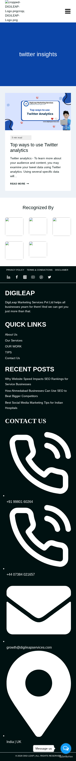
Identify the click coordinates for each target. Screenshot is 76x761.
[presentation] (38, 111)
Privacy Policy (15, 270)
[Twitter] (49, 277)
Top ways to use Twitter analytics (34, 147)
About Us (11, 334)
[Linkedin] (8, 277)
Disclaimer (61, 270)
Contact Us (12, 358)
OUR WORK (13, 346)
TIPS (8, 352)
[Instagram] (24, 277)
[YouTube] (33, 277)
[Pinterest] (41, 277)
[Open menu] (68, 11)
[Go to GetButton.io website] (66, 756)
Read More (19, 183)
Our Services (13, 340)
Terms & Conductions (40, 270)
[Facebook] (16, 277)
